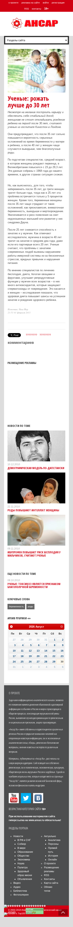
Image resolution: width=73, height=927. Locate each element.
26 (30, 661)
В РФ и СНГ (24, 840)
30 (62, 661)
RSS (26, 9)
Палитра (22, 867)
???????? (31, 334)
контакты (36, 9)
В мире (21, 848)
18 (22, 656)
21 (45, 656)
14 (45, 650)
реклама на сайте (30, 2)
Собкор (21, 844)
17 (14, 656)
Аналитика (54, 840)
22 (54, 656)
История (53, 855)
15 (54, 650)
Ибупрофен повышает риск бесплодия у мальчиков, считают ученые (34, 553)
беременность (16, 606)
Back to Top (63, 912)
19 (30, 656)
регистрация (58, 2)
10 (14, 650)
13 (38, 650)
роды (30, 606)
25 (22, 661)
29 (54, 661)
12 (30, 650)
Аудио (16, 887)
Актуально (50, 836)
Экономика (23, 859)
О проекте (50, 863)
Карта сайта (51, 883)
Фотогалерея (21, 894)
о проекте (13, 2)
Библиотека (20, 890)
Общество (23, 855)
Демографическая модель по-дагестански (36, 468)
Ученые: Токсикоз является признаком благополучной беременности (34, 585)
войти (46, 2)
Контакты (49, 879)
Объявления (24, 879)
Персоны (53, 844)
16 (62, 650)
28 (45, 661)
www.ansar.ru (36, 820)
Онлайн (52, 859)
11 (22, 650)
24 (14, 661)
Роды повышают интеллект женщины (33, 510)
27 (38, 661)
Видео (17, 883)
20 (38, 656)
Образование (25, 851)
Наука (20, 863)
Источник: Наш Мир (18, 309)
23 (62, 656)
